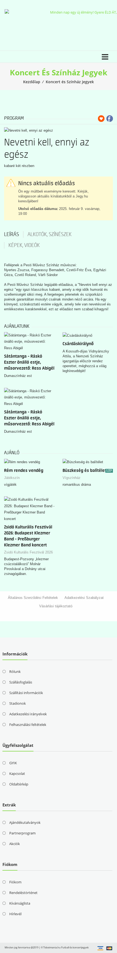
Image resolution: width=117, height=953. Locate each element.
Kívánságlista (19, 903)
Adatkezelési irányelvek (28, 713)
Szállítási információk (26, 692)
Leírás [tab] (11, 234)
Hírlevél (15, 913)
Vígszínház (72, 478)
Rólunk (15, 671)
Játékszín (12, 478)
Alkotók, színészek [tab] (49, 234)
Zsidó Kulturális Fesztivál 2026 (28, 552)
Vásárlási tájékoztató (55, 606)
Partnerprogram (22, 833)
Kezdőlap (31, 81)
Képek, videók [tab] (24, 245)
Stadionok (17, 703)
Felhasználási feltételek (27, 724)
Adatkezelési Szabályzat (84, 598)
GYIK (13, 762)
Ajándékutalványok (25, 822)
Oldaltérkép (18, 784)
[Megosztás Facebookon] (109, 118)
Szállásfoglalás (20, 682)
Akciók (14, 843)
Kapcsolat (17, 773)
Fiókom (15, 882)
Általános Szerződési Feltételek (33, 598)
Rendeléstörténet (23, 892)
